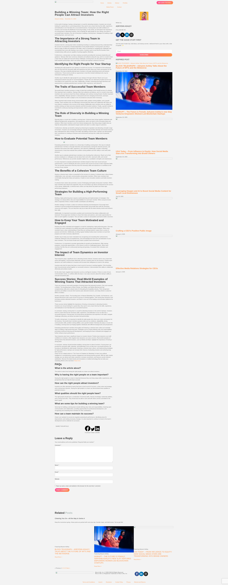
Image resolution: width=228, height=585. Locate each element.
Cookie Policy (119, 582)
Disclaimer (109, 582)
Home (102, 3)
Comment (58, 445)
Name (57, 465)
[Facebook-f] (118, 35)
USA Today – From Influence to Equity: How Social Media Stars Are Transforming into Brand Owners (142, 152)
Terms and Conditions (89, 582)
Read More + (58, 557)
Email (57, 472)
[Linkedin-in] (127, 35)
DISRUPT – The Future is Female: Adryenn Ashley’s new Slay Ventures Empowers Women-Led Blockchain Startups (144, 113)
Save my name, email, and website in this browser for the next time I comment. (78, 486)
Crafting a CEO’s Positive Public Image (133, 231)
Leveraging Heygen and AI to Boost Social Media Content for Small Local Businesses (143, 192)
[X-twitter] (122, 35)
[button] (87, 429)
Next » (68, 568)
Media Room (110, 7)
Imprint (100, 582)
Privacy (128, 582)
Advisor (117, 3)
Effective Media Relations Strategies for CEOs (137, 268)
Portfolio (125, 3)
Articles (109, 3)
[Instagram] (131, 35)
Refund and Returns (140, 582)
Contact (119, 7)
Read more (77, 360)
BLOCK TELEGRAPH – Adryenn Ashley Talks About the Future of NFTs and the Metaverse (141, 67)
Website (57, 479)
